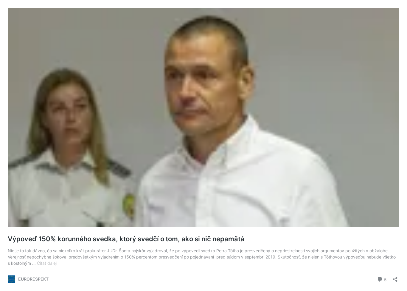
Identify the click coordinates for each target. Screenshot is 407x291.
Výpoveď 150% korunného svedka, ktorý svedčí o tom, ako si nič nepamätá (126, 239)
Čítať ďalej (47, 263)
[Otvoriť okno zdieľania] (395, 277)
